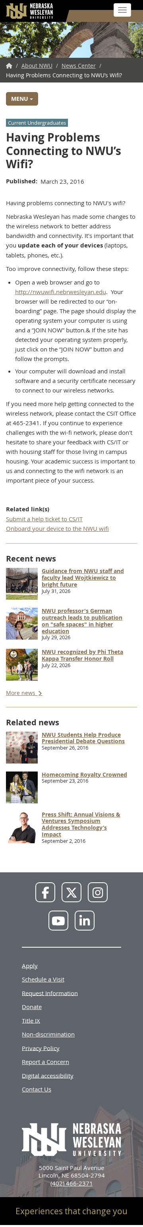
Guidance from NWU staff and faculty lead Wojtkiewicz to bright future (83, 577)
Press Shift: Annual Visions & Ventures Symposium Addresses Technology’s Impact (81, 824)
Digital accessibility (47, 1075)
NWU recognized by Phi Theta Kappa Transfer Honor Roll (82, 655)
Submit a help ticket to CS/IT (44, 519)
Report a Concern (45, 1062)
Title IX (31, 1020)
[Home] (30, 11)
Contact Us (36, 1089)
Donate (32, 1007)
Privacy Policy (41, 1048)
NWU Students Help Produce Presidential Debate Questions (83, 738)
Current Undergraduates (37, 122)
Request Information (50, 993)
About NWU (36, 65)
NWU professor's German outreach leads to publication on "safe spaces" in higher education (82, 620)
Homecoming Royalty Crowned (84, 774)
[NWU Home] (9, 65)
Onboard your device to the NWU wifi (57, 528)
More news (21, 693)
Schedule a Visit (43, 979)
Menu (20, 98)
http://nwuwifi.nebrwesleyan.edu (60, 292)
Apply (30, 965)
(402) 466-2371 (71, 1183)
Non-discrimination (48, 1034)
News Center (79, 65)
